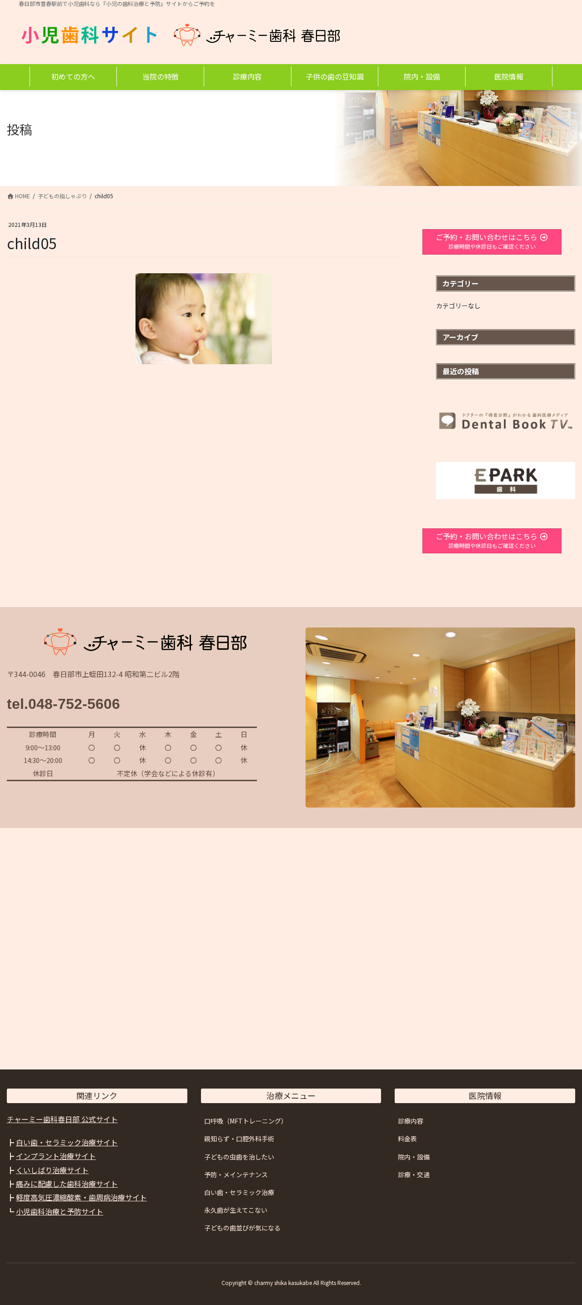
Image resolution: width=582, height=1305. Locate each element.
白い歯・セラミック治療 (239, 1192)
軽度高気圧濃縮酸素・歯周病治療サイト (81, 1197)
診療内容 (410, 1120)
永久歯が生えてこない (235, 1210)
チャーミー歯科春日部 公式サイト (62, 1119)
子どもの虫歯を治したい (239, 1156)
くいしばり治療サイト (52, 1169)
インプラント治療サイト (56, 1155)
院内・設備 (414, 1156)
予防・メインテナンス (236, 1174)
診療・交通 (414, 1174)
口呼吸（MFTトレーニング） (245, 1120)
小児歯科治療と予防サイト (59, 1211)
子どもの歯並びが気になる (242, 1227)
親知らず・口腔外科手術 (239, 1138)
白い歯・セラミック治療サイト (67, 1142)
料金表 (407, 1138)
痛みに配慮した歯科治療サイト (67, 1183)
